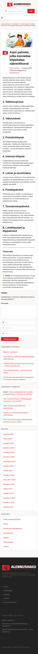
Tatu (4, 399)
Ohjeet (5, 524)
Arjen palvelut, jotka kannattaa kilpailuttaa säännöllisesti (15, 625)
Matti (5, 406)
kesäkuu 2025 (8, 443)
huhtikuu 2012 (8, 493)
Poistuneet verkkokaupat (12, 528)
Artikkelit (6, 598)
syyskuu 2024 (8, 466)
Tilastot (6, 537)
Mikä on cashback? (10, 352)
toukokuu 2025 (8, 448)
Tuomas (6, 413)
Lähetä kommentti (9, 339)
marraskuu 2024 (9, 461)
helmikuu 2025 (8, 452)
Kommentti (4, 303)
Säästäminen (14, 73)
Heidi (5, 419)
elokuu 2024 (7, 471)
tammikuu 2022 (9, 484)
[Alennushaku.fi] (19, 4)
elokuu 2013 (7, 489)
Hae (31, 11)
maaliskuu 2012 (9, 498)
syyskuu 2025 (8, 434)
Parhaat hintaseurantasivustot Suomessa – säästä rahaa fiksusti (17, 630)
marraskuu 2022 (9, 480)
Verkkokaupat (8, 542)
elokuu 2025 (7, 439)
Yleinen (6, 547)
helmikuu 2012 (8, 502)
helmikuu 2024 (8, 475)
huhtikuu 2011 (8, 507)
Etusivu (6, 586)
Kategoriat (7, 594)
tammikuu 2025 (9, 457)
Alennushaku (14, 68)
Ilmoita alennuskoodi (10, 602)
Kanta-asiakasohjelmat (11, 519)
